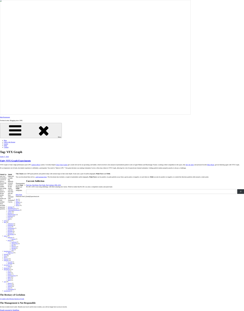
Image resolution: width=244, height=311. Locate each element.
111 (9, 271)
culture (10, 211)
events (5, 220)
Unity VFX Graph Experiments (15, 160)
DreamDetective (12, 208)
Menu (59, 137)
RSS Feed (19, 195)
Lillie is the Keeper (9, 142)
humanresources (12, 275)
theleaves (10, 233)
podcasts (6, 260)
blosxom (10, 284)
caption (10, 286)
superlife (10, 230)
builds (9, 272)
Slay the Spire (190, 165)
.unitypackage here (41, 177)
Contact (6, 147)
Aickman (10, 207)
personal (6, 259)
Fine (17, 201)
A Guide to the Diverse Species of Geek (12, 299)
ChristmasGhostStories (14, 210)
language (6, 254)
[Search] (240, 191)
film (5, 222)
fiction (9, 274)
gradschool (10, 223)
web (5, 281)
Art (16, 199)
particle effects (35, 165)
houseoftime (11, 289)
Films (5, 145)
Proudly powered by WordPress (9, 310)
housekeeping (7, 251)
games (5, 236)
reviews (10, 226)
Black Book (210, 165)
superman (10, 263)
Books (17, 205)
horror (9, 217)
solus (12, 249)
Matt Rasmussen (5, 117)
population (10, 225)
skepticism (6, 268)
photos (9, 278)
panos (9, 277)
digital (9, 240)
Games (6, 144)
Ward (17, 204)
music (5, 255)
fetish (9, 266)
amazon (10, 283)
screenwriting (11, 228)
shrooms (13, 248)
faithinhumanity (12, 214)
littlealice (13, 246)
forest (9, 287)
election (10, 213)
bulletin (13, 239)
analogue (10, 237)
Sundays (18, 202)
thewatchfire (11, 234)
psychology (7, 265)
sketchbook (7, 269)
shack (9, 280)
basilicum (13, 242)
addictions (10, 252)
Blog (5, 140)
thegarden (10, 231)
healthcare (10, 216)
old (5, 257)
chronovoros (14, 243)
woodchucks (7, 291)
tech (9, 219)
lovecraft (10, 262)
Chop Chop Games (61, 165)
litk (12, 245)
